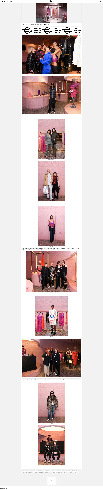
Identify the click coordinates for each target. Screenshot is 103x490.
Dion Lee (63, 470)
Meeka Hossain (47, 472)
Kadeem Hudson (41, 472)
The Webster (70, 472)
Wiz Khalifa (75, 472)
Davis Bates (52, 470)
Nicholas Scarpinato (53, 472)
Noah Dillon (60, 472)
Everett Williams (74, 470)
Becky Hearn (24, 470)
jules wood (35, 472)
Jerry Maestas (30, 472)
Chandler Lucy (40, 470)
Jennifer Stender (24, 472)
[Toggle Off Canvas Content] (2, 1)
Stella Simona (65, 472)
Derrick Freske (58, 470)
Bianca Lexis (29, 470)
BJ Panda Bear (34, 470)
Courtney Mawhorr (46, 470)
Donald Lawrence (68, 470)
